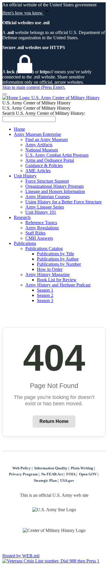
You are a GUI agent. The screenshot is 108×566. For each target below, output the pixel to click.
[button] (54, 12)
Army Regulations (42, 227)
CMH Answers (39, 238)
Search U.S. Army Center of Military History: (43, 113)
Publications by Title (55, 253)
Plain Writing (82, 468)
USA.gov (67, 480)
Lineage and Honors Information (55, 191)
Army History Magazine (47, 274)
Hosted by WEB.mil (20, 555)
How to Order (49, 269)
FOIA (70, 474)
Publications (25, 243)
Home (19, 129)
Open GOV (88, 474)
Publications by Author (58, 258)
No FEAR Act (52, 474)
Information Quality (50, 468)
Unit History (25, 175)
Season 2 (45, 295)
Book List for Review (57, 279)
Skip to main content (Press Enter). (33, 87)
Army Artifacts (38, 144)
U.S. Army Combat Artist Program (56, 155)
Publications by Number (59, 264)
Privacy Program (23, 474)
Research (22, 217)
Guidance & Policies (44, 165)
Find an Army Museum (46, 139)
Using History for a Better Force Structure (63, 201)
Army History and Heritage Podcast (57, 284)
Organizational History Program (54, 186)
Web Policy (21, 468)
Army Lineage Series (44, 207)
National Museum (41, 149)
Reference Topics (41, 222)
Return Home (54, 421)
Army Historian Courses (47, 196)
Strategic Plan (45, 480)
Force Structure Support (47, 181)
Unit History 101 (40, 212)
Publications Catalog (44, 248)
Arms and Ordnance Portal (49, 160)
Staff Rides (35, 232)
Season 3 (45, 300)
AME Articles (38, 170)
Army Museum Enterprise (37, 134)
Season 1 (45, 290)
